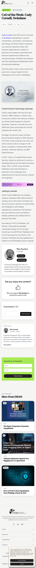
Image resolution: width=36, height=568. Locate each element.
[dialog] (22, 557)
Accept (22, 564)
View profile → (7, 345)
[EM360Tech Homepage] (18, 515)
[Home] (7, 4)
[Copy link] (22, 24)
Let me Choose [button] (22, 560)
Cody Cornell (7, 35)
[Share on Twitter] (14, 24)
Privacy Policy (7, 556)
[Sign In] (21, 256)
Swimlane (7, 38)
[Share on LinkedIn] (18, 24)
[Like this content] (3, 24)
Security (7, 10)
